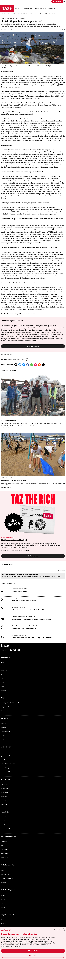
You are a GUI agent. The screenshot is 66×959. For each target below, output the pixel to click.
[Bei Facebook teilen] (27, 364)
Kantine (3, 899)
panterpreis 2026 (5, 772)
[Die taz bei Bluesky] (14, 651)
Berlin (2, 682)
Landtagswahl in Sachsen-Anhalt (10, 703)
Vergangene (4, 853)
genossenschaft (5, 756)
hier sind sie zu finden (54, 576)
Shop (2, 903)
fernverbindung (5, 788)
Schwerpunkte (11, 13)
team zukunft (4, 817)
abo (2, 752)
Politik (2, 662)
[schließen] (63, 930)
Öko (2, 666)
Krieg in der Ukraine (6, 707)
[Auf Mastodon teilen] (19, 364)
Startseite (3, 13)
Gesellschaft (4, 670)
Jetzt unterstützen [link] (33, 346)
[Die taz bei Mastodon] (11, 651)
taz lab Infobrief (5, 829)
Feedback (4, 920)
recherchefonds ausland (8, 764)
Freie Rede (4, 800)
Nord (2, 686)
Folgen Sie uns (4, 650)
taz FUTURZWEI (5, 874)
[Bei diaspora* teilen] (35, 364)
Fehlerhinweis (20, 359)
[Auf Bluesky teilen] (23, 364)
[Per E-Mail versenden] (15, 364)
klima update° (5, 792)
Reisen (3, 895)
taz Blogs (3, 870)
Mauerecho (4, 796)
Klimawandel (4, 711)
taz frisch (3, 821)
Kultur (2, 674)
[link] (25, 8)
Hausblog (3, 727)
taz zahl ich (4, 760)
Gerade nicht (57, 930)
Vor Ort (3, 845)
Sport (2, 678)
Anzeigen (3, 907)
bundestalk (4, 784)
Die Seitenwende (5, 731)
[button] (64, 1)
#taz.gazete (10, 354)
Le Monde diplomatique (7, 878)
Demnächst (4, 841)
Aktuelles (3, 723)
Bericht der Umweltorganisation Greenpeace (39, 78)
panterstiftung (5, 768)
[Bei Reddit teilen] (39, 364)
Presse (3, 739)
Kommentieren (12, 359)
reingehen (4, 804)
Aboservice (4, 924)
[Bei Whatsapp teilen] (31, 364)
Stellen (3, 735)
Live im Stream (5, 849)
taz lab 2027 (4, 857)
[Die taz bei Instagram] (18, 651)
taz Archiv (4, 882)
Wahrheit (3, 690)
